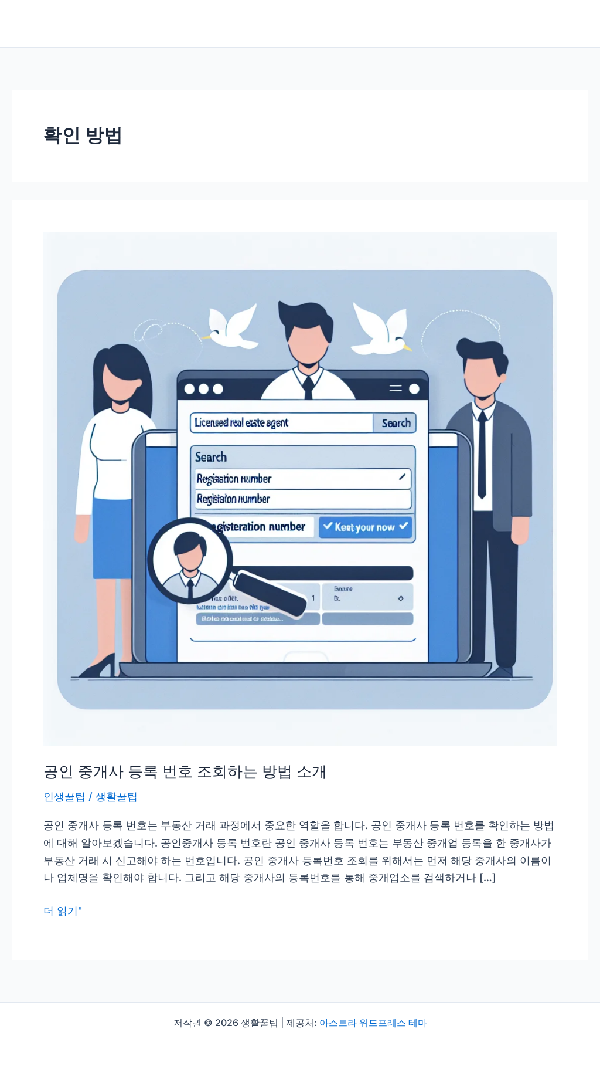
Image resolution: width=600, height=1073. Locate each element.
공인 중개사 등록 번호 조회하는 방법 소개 (185, 771)
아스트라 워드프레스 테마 (373, 1022)
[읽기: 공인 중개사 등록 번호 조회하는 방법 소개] (300, 488)
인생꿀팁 (64, 796)
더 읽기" (62, 912)
